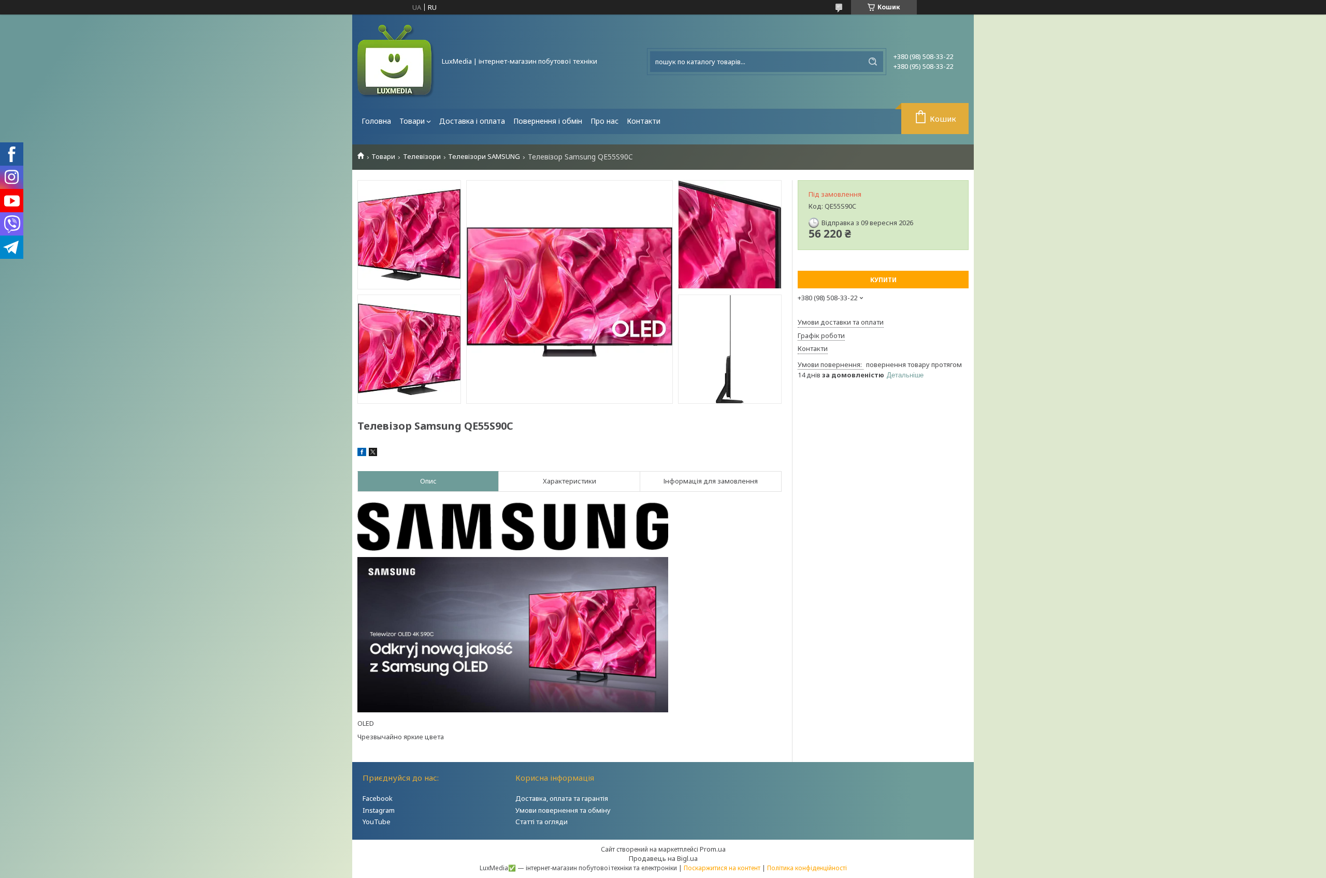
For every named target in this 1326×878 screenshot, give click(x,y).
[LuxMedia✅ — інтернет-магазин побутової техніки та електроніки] (396, 61)
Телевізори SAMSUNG (484, 156)
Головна (376, 121)
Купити (883, 279)
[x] (373, 453)
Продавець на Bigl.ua (663, 858)
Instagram (379, 810)
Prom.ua (713, 849)
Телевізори (422, 156)
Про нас (604, 121)
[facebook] (361, 453)
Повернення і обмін (547, 121)
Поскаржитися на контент (722, 868)
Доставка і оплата (472, 121)
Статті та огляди (541, 821)
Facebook (378, 798)
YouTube (377, 821)
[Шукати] (872, 61)
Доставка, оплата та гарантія (561, 798)
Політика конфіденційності (807, 868)
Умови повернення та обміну (563, 810)
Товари (412, 121)
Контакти (643, 121)
